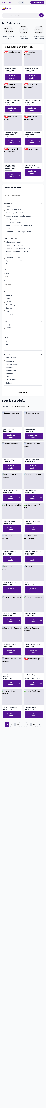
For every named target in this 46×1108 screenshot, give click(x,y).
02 (12, 724)
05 (28, 724)
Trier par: (5, 406)
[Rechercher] (41, 15)
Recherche (7, 192)
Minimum (7, 273)
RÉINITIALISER (23, 392)
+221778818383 (7, 2)
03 (18, 724)
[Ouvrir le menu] (42, 8)
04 (23, 724)
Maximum (7, 281)
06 (34, 724)
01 (7, 724)
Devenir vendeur (37, 2)
